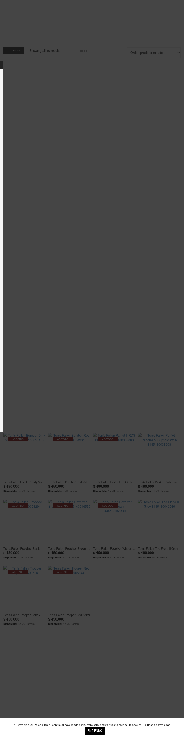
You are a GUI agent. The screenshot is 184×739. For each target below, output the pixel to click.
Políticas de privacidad (156, 724)
